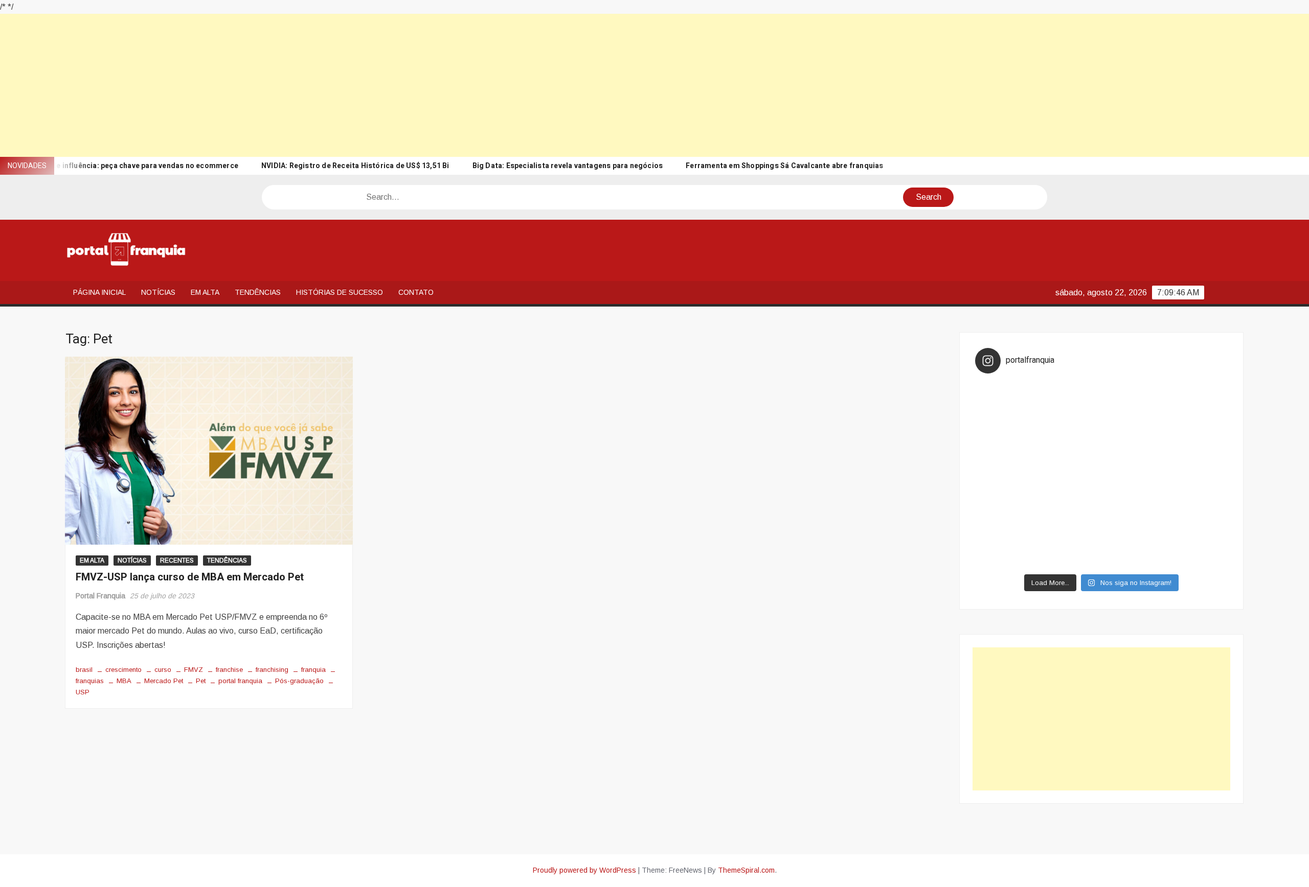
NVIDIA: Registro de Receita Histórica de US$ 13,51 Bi (355, 165)
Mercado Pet (163, 681)
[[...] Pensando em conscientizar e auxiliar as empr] (1007, 513)
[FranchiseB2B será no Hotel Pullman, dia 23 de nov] (1196, 550)
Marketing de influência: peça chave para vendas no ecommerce (125, 165)
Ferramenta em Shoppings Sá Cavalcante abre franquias (784, 165)
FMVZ (193, 669)
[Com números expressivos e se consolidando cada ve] (1007, 475)
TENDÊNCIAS (258, 292)
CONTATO (416, 292)
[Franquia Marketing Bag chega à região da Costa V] (1196, 513)
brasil (84, 669)
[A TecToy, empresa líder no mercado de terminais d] (1070, 475)
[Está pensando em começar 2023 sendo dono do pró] (1070, 550)
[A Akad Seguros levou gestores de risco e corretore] (1133, 475)
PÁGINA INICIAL (99, 292)
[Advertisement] (307, 85)
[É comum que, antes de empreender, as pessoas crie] (1196, 438)
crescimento (123, 669)
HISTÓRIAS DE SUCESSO (339, 292)
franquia (313, 669)
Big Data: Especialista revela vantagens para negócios (567, 165)
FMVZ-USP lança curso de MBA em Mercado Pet (190, 577)
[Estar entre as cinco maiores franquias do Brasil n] (1070, 513)
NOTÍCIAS (158, 292)
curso (162, 669)
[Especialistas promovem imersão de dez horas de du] (1133, 550)
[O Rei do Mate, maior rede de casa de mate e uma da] (1133, 400)
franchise (229, 669)
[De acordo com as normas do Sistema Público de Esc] (1196, 475)
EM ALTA (205, 292)
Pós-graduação (299, 681)
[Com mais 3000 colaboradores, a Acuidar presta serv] (1133, 513)
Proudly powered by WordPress (584, 870)
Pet (201, 681)
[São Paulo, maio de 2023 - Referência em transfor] (1007, 400)
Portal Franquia (100, 596)
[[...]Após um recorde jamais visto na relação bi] (1070, 438)
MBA (124, 681)
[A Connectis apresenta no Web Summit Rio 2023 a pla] (1133, 438)
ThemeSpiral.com (746, 870)
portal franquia (240, 681)
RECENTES (177, 560)
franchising (272, 669)
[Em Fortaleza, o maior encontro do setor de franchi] (1007, 550)
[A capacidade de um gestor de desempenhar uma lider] (1070, 400)
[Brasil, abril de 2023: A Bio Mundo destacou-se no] (1196, 400)
